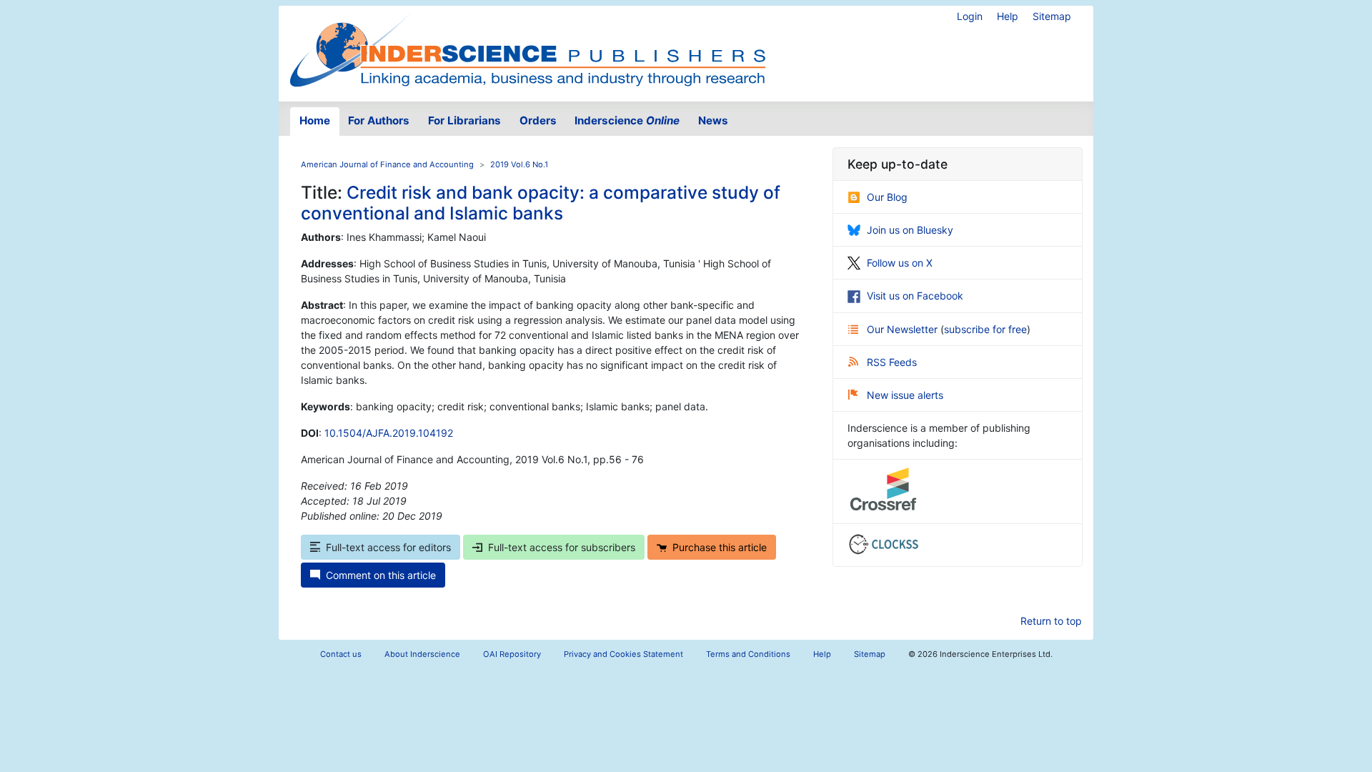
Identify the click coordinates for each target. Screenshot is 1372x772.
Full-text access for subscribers (561, 547)
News (713, 120)
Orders (538, 120)
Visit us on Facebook (915, 296)
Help (1007, 16)
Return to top (1051, 621)
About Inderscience (422, 654)
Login (970, 16)
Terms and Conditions (748, 654)
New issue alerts (905, 395)
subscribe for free (985, 329)
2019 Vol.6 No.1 (519, 164)
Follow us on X (900, 263)
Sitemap (1052, 16)
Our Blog (887, 197)
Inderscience (627, 120)
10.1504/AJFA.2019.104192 (388, 433)
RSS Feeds (892, 362)
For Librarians (464, 120)
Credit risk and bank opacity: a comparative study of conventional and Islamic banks (540, 203)
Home (314, 120)
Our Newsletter (903, 329)
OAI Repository (512, 654)
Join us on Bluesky (910, 230)
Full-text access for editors (388, 547)
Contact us (341, 654)
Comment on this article (381, 575)
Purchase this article (719, 547)
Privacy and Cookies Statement (623, 654)
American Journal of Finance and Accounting (387, 164)
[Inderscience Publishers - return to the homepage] (527, 48)
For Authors (378, 120)
